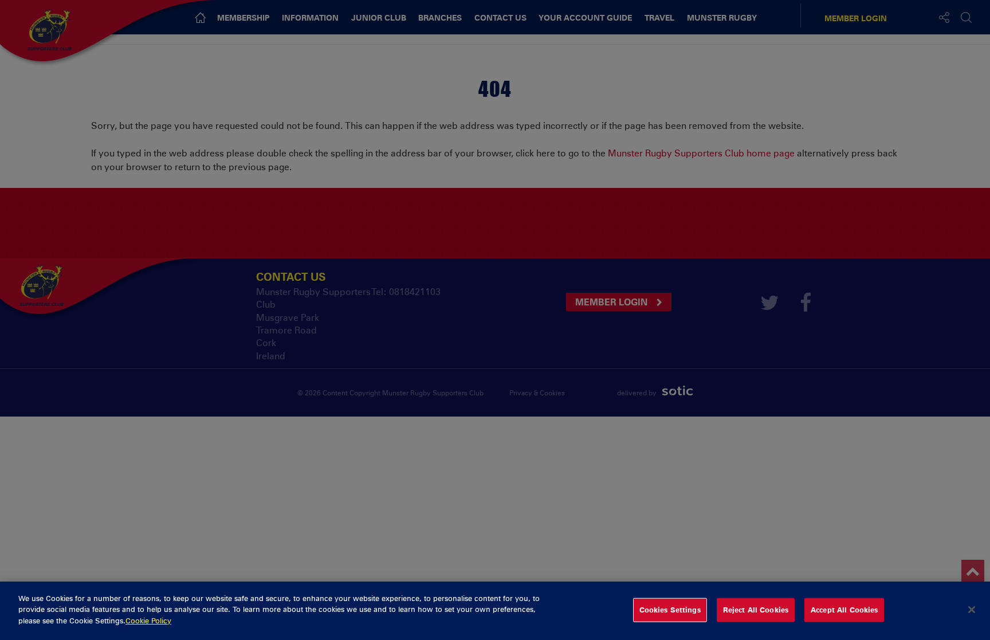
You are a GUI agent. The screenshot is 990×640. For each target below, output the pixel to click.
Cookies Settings (670, 609)
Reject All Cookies (755, 609)
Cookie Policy (148, 620)
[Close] (971, 609)
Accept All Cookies (844, 609)
